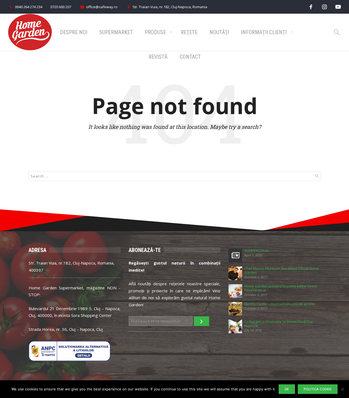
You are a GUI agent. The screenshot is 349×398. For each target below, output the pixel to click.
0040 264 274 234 (28, 6)
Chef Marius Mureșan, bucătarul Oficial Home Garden (281, 270)
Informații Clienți (264, 32)
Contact (190, 57)
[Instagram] (324, 6)
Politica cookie (318, 389)
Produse (155, 32)
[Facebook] (311, 6)
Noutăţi (219, 32)
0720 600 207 (60, 6)
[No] (342, 389)
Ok (287, 389)
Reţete (189, 32)
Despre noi (73, 32)
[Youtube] (338, 6)
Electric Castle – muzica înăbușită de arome (279, 304)
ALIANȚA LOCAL (256, 251)
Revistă (158, 57)
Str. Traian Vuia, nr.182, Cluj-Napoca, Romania (170, 6)
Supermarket (116, 32)
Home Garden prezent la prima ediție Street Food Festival (280, 288)
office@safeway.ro (102, 6)
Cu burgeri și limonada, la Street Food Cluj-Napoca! (279, 324)
